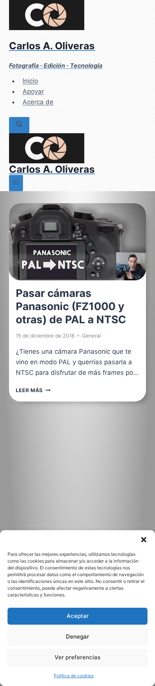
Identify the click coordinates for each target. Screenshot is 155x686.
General (91, 336)
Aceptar (78, 615)
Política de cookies (74, 675)
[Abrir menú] (16, 183)
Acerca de (38, 102)
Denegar (77, 636)
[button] (143, 539)
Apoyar (33, 91)
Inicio (30, 81)
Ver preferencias (77, 657)
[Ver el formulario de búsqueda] (19, 125)
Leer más (33, 390)
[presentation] (77, 241)
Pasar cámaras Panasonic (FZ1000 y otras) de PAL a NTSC (71, 306)
